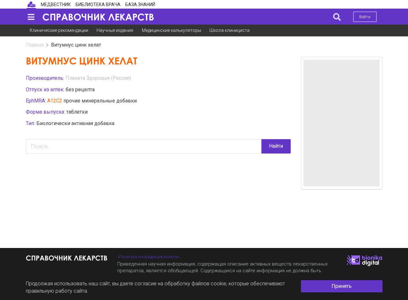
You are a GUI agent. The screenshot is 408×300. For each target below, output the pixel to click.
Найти (276, 146)
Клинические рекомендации (59, 30)
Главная (35, 45)
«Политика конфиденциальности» (148, 256)
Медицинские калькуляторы (171, 30)
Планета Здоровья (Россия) (98, 78)
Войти (364, 16)
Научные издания (115, 30)
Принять (342, 286)
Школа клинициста (229, 30)
